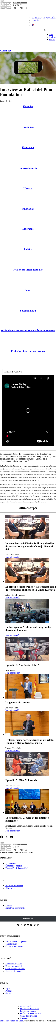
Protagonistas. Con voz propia (28, 351)
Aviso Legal (25, 1006)
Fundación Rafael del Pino (11, 1021)
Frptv (7, 988)
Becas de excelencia (14, 885)
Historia (28, 188)
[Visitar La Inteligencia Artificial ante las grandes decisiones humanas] (27, 611)
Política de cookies (28, 1011)
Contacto (24, 1018)
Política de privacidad (29, 1008)
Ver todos (28, 106)
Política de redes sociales (30, 1013)
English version (13, 372)
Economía (28, 126)
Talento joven (11, 944)
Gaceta (52, 39)
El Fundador (10, 863)
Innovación (28, 208)
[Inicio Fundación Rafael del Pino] (13, 9)
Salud (28, 290)
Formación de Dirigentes (16, 941)
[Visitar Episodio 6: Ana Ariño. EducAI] (27, 649)
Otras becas (10, 888)
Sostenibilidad (28, 310)
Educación (28, 147)
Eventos (8, 905)
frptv (51, 34)
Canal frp (5, 50)
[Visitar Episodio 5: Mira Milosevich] (27, 764)
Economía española (13, 964)
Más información (12, 557)
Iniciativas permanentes (15, 908)
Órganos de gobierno (14, 866)
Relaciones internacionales (28, 269)
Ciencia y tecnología (14, 971)
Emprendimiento (28, 167)
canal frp (35, 20)
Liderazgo (28, 228)
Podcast (52, 37)
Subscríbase (28, 918)
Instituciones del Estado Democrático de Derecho (28, 330)
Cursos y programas (14, 946)
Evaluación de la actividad (16, 868)
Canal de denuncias (28, 1016)
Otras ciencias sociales (15, 968)
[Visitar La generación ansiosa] (27, 686)
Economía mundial (13, 966)
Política (28, 249)
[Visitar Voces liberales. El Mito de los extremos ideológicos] (27, 801)
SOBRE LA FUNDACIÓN (44, 18)
